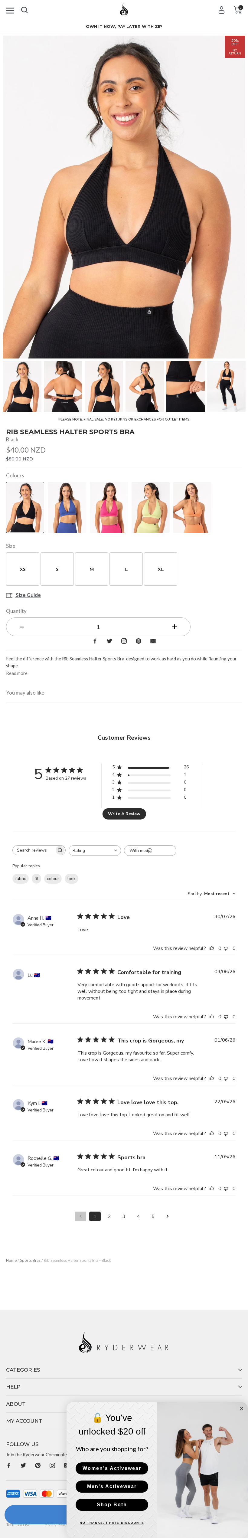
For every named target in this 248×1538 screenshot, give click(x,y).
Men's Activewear (112, 1486)
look (71, 879)
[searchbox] (33, 850)
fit (36, 879)
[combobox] (95, 850)
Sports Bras (30, 1260)
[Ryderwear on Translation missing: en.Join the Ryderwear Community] (8, 1465)
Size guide (28, 595)
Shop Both (112, 1504)
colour (53, 879)
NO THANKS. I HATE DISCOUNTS (112, 1522)
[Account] (221, 10)
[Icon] (10, 9)
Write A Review (124, 814)
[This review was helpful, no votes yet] (213, 948)
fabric (20, 879)
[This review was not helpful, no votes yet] (227, 948)
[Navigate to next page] (167, 1216)
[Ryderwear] (124, 11)
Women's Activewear (112, 1468)
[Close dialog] (241, 1408)
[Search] (24, 8)
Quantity (16, 611)
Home (11, 1260)
